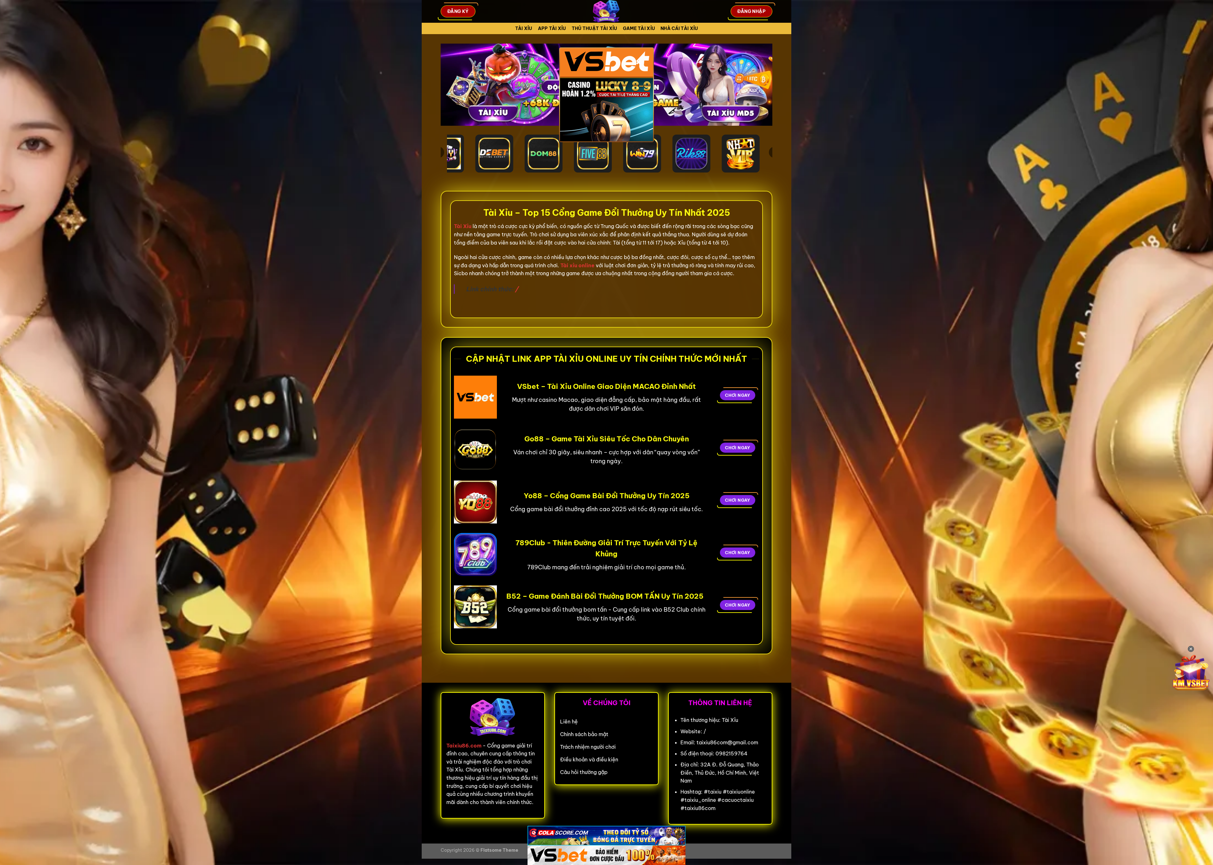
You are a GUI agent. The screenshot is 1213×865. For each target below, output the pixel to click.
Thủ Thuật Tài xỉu (594, 28)
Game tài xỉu (639, 28)
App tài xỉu (552, 28)
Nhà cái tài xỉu (679, 28)
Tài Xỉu (523, 28)
